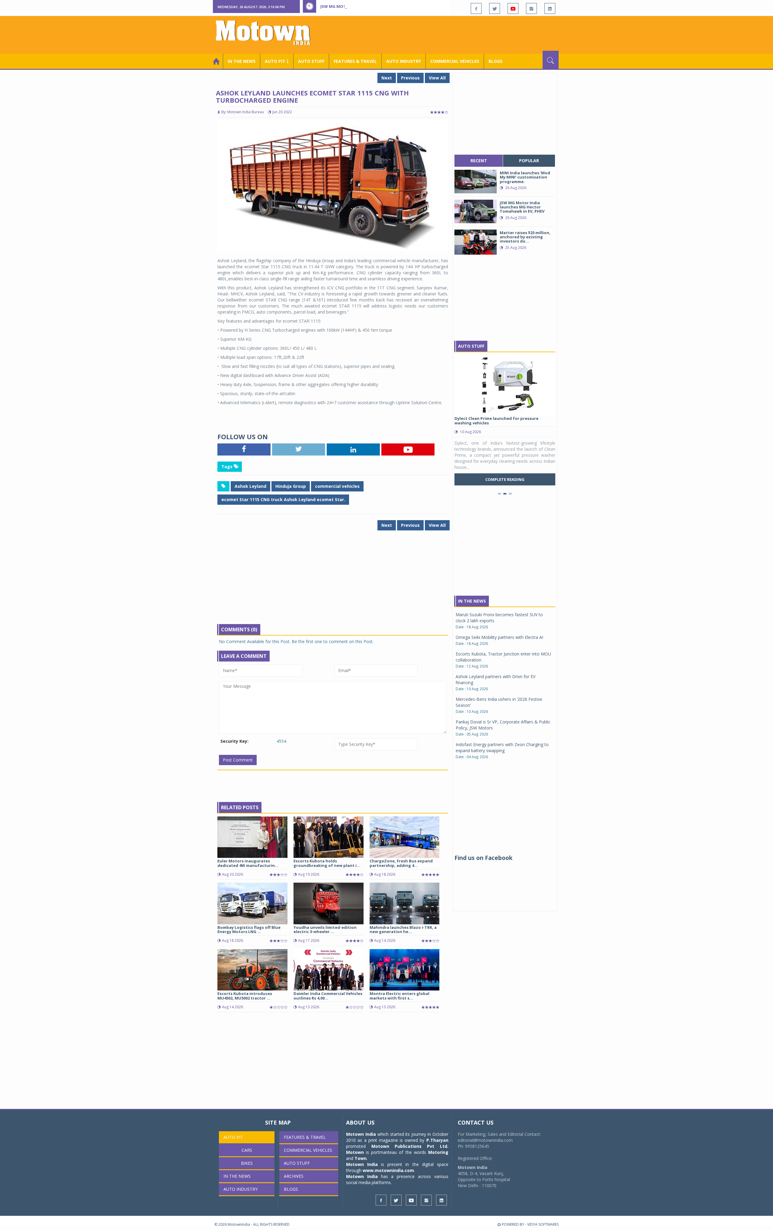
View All (437, 78)
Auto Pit (233, 1137)
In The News (472, 601)
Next (386, 78)
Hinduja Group (290, 486)
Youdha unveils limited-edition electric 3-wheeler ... (325, 929)
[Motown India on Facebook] (476, 8)
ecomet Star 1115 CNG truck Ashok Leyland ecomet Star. (283, 499)
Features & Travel (355, 61)
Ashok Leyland (250, 486)
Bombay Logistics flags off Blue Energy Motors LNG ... (249, 929)
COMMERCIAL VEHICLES (454, 61)
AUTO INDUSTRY (403, 61)
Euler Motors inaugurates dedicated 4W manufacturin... (247, 863)
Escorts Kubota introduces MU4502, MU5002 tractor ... (244, 995)
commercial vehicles (337, 486)
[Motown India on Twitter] (494, 8)
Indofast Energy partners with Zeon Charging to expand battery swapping (502, 747)
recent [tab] (478, 160)
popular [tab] (529, 160)
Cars (247, 1150)
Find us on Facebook (483, 858)
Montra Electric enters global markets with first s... (399, 995)
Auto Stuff (311, 61)
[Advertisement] (449, 34)
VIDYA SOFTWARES (543, 1224)
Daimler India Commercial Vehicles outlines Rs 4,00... (327, 995)
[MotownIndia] (267, 32)
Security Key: (234, 741)
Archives (293, 1176)
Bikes (247, 1163)
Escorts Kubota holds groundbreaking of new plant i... (326, 863)
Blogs (495, 61)
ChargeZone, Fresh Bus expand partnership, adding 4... (401, 863)
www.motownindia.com (388, 1170)
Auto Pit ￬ (277, 61)
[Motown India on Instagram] (531, 8)
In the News (241, 61)
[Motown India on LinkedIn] (549, 8)
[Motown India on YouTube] (513, 8)
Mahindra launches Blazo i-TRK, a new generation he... (403, 929)
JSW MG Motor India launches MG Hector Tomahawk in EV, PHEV (389, 6)
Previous (410, 78)
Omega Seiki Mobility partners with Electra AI (499, 637)
